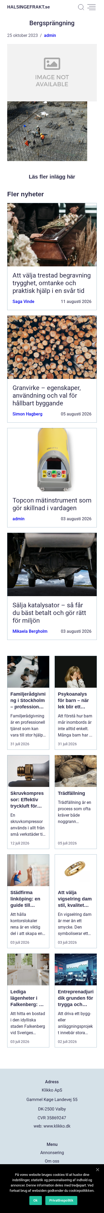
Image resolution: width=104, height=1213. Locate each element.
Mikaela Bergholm (30, 631)
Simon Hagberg (27, 414)
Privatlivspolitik (61, 1200)
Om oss (52, 1161)
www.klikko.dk (56, 1126)
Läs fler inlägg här (52, 177)
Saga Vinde (23, 301)
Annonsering (52, 1152)
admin (50, 35)
